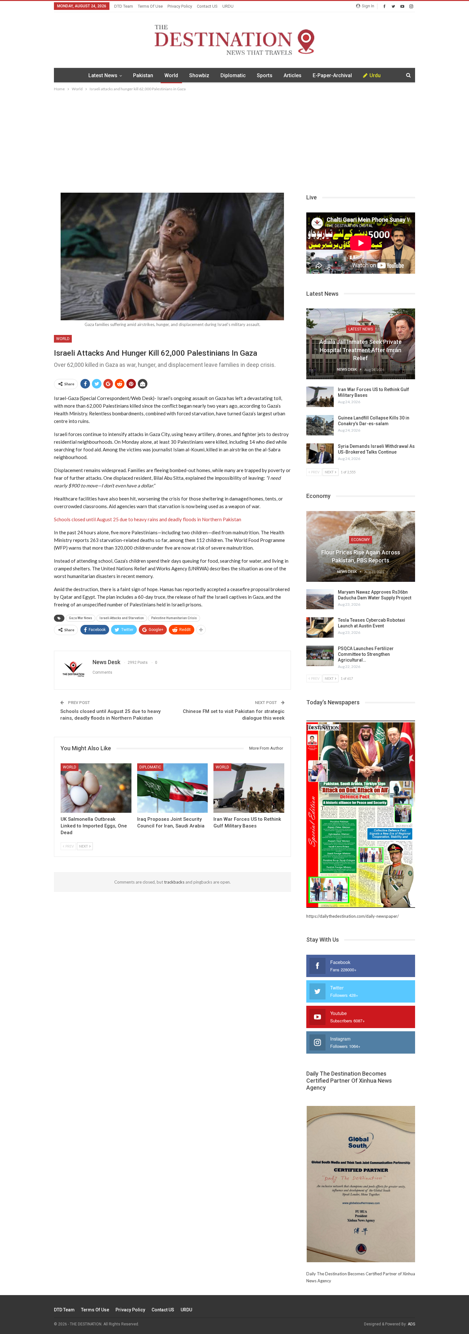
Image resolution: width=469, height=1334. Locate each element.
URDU (228, 6)
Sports (264, 75)
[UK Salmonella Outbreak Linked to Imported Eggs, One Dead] (96, 788)
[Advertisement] (234, 140)
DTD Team (123, 6)
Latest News (102, 75)
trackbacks (174, 882)
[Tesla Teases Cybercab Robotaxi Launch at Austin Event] (320, 627)
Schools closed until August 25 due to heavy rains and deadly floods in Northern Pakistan (147, 519)
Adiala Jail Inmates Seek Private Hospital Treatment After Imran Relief (360, 349)
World (171, 75)
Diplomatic (233, 75)
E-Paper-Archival (332, 75)
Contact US (207, 6)
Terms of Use (150, 6)
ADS (411, 1324)
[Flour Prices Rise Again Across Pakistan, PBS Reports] (361, 546)
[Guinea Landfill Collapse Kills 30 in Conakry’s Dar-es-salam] (320, 425)
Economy (360, 539)
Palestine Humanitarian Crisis (174, 618)
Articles (293, 75)
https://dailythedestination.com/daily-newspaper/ (352, 916)
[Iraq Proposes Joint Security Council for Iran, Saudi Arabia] (172, 788)
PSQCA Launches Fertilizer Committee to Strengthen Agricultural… (366, 654)
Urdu (375, 75)
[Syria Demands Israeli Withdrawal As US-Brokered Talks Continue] (320, 453)
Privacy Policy (180, 6)
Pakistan (143, 75)
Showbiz (199, 75)
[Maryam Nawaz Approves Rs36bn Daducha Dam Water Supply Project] (320, 599)
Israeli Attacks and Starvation (122, 618)
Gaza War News (80, 618)
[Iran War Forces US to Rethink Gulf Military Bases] (248, 788)
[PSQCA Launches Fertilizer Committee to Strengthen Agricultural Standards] (320, 656)
